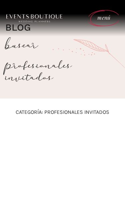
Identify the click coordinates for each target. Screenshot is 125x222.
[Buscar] (78, 141)
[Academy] (46, 141)
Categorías (110, 148)
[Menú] (15, 141)
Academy (46, 148)
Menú (15, 148)
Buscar (78, 148)
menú (103, 17)
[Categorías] (110, 141)
